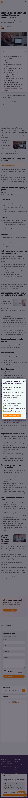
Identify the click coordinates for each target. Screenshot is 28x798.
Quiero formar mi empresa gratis (11, 415)
